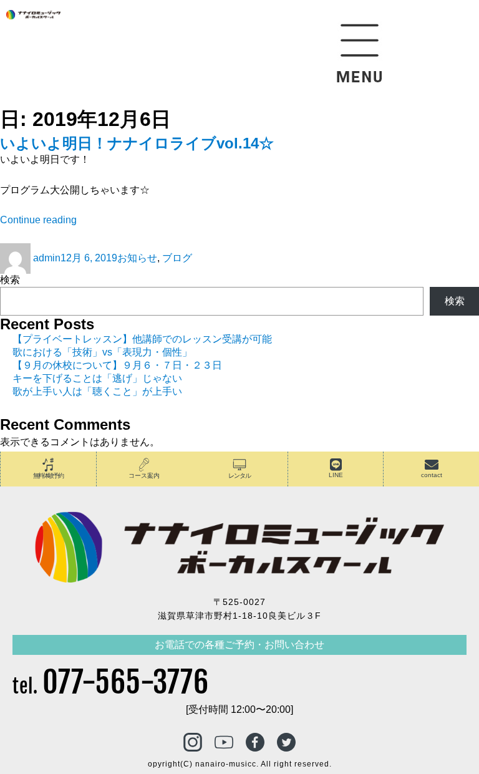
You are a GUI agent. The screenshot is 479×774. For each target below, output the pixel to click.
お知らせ (137, 258)
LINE (336, 475)
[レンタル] (239, 465)
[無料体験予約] (48, 465)
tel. (110, 686)
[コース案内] (144, 465)
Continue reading (38, 220)
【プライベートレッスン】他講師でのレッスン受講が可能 (142, 339)
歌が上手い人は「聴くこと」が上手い (97, 391)
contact (431, 475)
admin (46, 258)
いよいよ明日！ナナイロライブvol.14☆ (137, 143)
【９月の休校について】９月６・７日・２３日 (117, 365)
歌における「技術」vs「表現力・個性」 (102, 352)
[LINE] (335, 465)
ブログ (177, 258)
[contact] (431, 465)
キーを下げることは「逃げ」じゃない (97, 378)
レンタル (239, 475)
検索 (10, 279)
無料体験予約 (48, 475)
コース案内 (144, 475)
